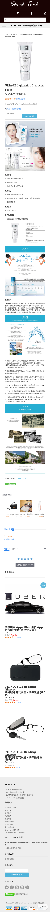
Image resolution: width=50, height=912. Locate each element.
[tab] (6, 549)
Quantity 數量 (9, 113)
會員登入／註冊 (10, 807)
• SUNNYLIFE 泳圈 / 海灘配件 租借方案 (19, 795)
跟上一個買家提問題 (14, 109)
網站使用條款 (9, 821)
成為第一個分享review (25, 565)
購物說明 (8, 810)
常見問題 (8, 819)
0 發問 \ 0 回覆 (9, 539)
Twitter (7, 887)
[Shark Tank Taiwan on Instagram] (45, 13)
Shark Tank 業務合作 (12, 830)
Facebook (12, 887)
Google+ (27, 887)
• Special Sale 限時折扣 (13, 789)
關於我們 (8, 813)
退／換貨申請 (9, 827)
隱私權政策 (9, 824)
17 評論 (18, 702)
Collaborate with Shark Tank (15, 833)
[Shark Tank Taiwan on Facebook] (31, 13)
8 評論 (18, 767)
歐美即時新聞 (9, 859)
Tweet (19, 478)
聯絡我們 (8, 816)
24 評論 (18, 637)
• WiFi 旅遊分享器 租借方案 (14, 792)
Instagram (22, 887)
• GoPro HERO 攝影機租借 (14, 798)
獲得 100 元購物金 (22, 894)
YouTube (17, 887)
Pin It (24, 478)
